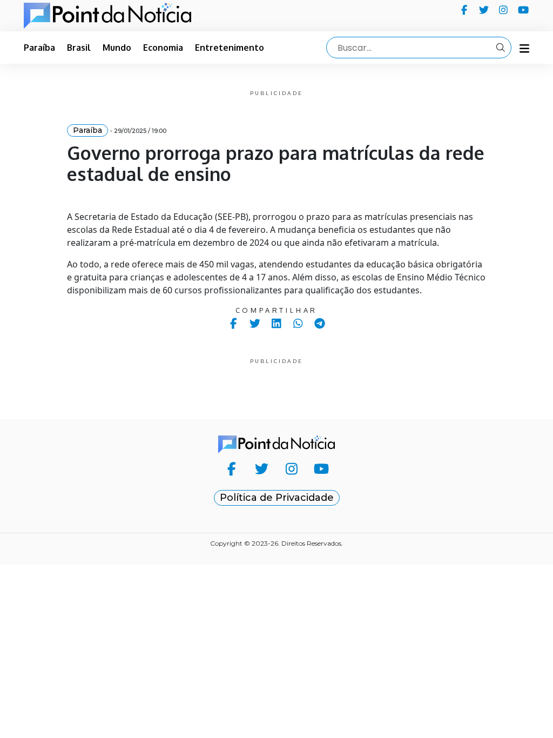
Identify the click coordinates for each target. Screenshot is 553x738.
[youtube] (523, 9)
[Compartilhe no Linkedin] (277, 323)
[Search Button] (500, 47)
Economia (163, 47)
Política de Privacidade (277, 498)
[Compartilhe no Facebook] (233, 323)
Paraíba (39, 47)
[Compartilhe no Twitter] (255, 323)
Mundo (117, 47)
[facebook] (464, 9)
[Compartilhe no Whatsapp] (298, 323)
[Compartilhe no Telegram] (320, 323)
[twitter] (484, 9)
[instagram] (503, 9)
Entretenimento (229, 47)
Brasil (79, 47)
